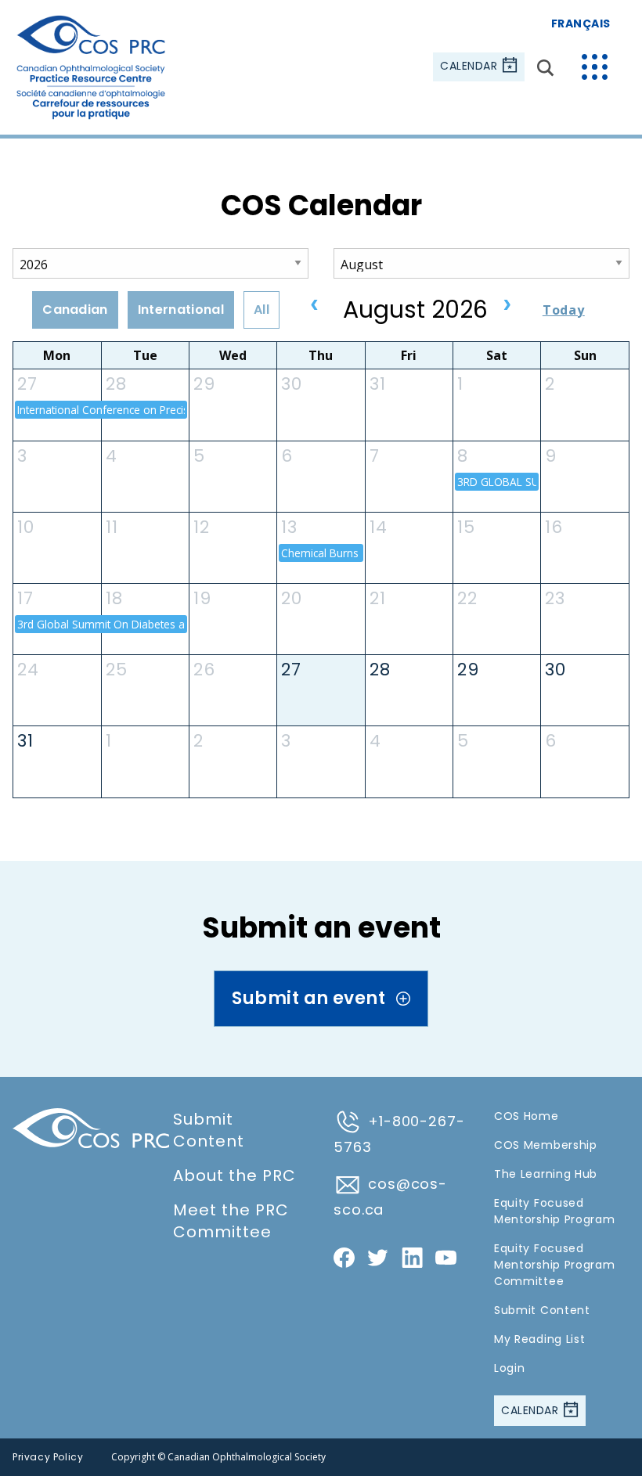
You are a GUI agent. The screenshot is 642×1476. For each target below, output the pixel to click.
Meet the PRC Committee (231, 1221)
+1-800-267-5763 (399, 1134)
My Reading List (540, 1339)
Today (564, 310)
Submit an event (310, 998)
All (261, 310)
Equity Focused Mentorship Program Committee (554, 1264)
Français (581, 23)
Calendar (470, 66)
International (181, 310)
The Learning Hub (545, 1174)
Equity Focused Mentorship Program (554, 1211)
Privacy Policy (48, 1456)
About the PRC (234, 1175)
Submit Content (208, 1130)
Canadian (75, 310)
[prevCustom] (315, 306)
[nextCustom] (507, 306)
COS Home (526, 1116)
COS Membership (545, 1145)
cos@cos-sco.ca (390, 1196)
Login (509, 1368)
